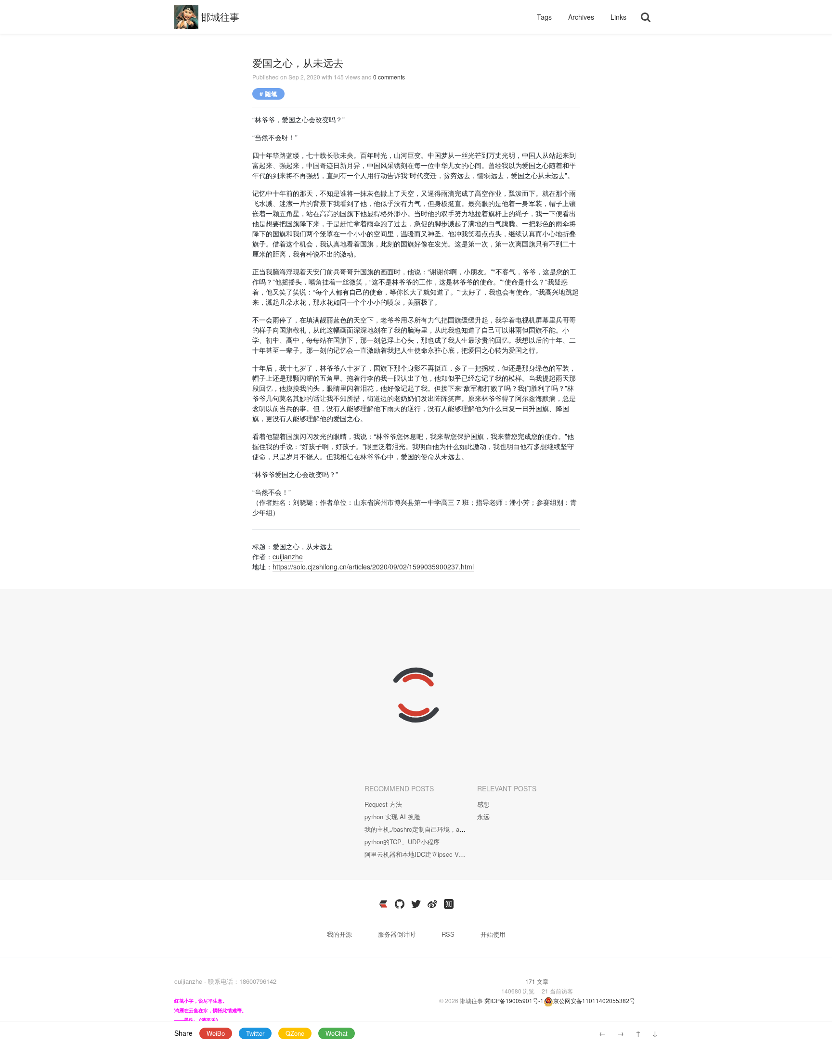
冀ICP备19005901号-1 (514, 1000)
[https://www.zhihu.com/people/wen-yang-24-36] (449, 904)
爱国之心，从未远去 (297, 62)
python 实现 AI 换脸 (392, 816)
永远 (483, 816)
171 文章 (536, 981)
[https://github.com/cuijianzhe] (399, 904)
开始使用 (493, 934)
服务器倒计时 (397, 934)
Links (618, 17)
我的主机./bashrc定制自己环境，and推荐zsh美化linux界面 (445, 829)
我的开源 (340, 934)
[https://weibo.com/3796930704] (432, 904)
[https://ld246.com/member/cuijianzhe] (383, 904)
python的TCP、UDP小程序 (402, 841)
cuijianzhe (288, 556)
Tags (545, 17)
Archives (582, 17)
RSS (448, 934)
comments (389, 77)
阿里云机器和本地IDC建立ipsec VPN (416, 854)
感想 (483, 804)
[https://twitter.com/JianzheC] (416, 904)
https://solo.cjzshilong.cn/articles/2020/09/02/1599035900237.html (373, 566)
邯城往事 (220, 17)
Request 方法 (383, 804)
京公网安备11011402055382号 (594, 1000)
